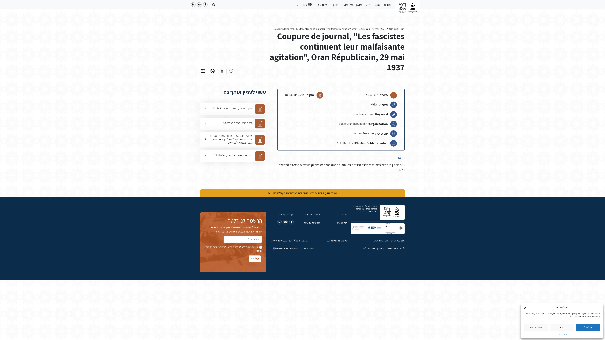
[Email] (203, 71)
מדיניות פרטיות (562, 334)
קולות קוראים (286, 214)
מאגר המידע (373, 5)
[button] (525, 307)
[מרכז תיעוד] (407, 4)
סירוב (562, 327)
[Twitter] (231, 71)
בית (403, 29)
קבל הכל (588, 327)
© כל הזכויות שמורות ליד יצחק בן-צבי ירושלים (384, 248)
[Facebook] (222, 71)
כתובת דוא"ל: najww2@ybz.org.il (289, 240)
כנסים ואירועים (312, 214)
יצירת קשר (322, 5)
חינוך (335, 5)
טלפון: (337, 240)
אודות (387, 5)
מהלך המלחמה (352, 5)
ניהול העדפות (536, 327)
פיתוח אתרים (308, 248)
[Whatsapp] (212, 71)
